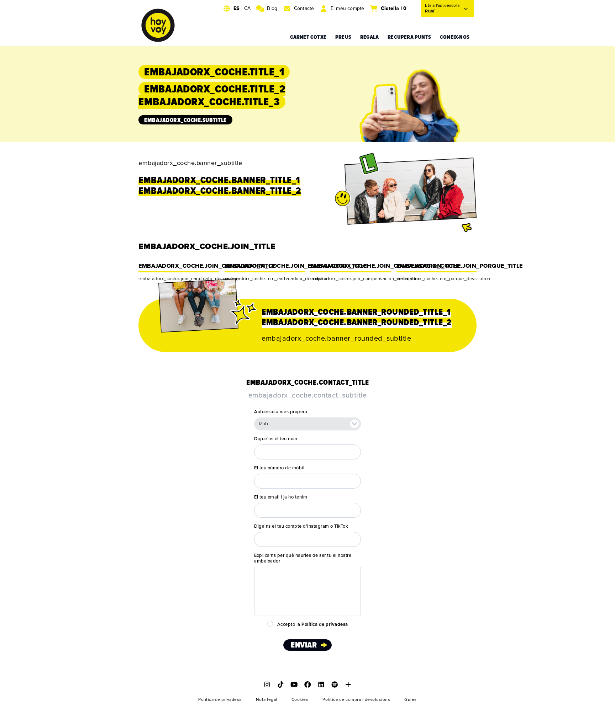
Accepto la (312, 624)
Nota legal (266, 699)
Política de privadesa (220, 699)
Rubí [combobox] (264, 424)
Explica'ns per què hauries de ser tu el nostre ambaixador (302, 558)
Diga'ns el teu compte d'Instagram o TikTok (301, 526)
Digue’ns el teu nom (276, 439)
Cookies (300, 699)
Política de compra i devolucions (356, 699)
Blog (272, 8)
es (236, 8)
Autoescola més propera (280, 412)
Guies (410, 699)
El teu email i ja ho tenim (280, 497)
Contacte (304, 8)
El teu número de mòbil (279, 468)
